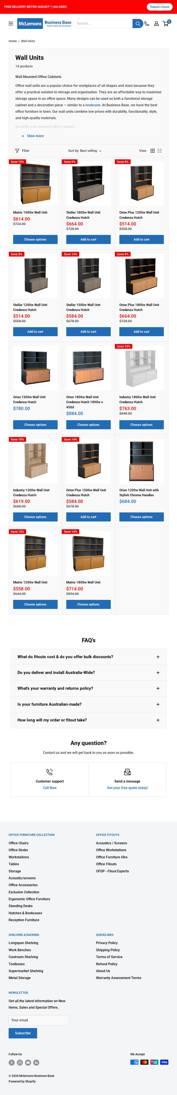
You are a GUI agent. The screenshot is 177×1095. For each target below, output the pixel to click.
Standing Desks (21, 906)
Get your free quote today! (127, 788)
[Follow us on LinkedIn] (36, 1063)
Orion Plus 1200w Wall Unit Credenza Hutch (139, 215)
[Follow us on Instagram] (20, 1063)
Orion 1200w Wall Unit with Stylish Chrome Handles (139, 492)
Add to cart (88, 239)
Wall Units (28, 41)
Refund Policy (106, 964)
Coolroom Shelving (23, 957)
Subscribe (23, 1033)
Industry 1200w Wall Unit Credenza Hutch (31, 492)
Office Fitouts (106, 864)
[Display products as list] (160, 151)
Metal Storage (20, 978)
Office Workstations (111, 850)
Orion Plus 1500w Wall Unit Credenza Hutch (86, 492)
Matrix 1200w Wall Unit (30, 582)
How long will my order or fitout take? (52, 720)
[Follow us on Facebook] (12, 1063)
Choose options (35, 239)
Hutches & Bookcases (25, 913)
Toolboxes (17, 964)
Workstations (19, 857)
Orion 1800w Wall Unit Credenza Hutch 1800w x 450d (84, 402)
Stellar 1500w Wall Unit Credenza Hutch (83, 307)
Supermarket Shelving (26, 971)
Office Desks (18, 850)
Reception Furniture (24, 920)
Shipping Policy (108, 950)
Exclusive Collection (24, 892)
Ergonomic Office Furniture (29, 899)
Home (13, 41)
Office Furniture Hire (112, 857)
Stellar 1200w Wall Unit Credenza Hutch (30, 307)
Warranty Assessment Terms (118, 978)
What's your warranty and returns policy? (55, 688)
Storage (15, 871)
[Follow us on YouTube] (28, 1063)
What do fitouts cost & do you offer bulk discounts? (65, 656)
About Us (103, 971)
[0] (165, 23)
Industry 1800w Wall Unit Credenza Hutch (137, 399)
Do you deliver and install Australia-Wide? (56, 672)
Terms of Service (109, 957)
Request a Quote (159, 6)
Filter (25, 151)
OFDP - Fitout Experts (112, 871)
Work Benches (20, 950)
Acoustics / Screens (111, 843)
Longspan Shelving (23, 943)
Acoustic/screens (22, 878)
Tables (14, 864)
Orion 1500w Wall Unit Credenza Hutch (29, 399)
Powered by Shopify (22, 1081)
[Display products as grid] (153, 151)
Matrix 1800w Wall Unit (83, 582)
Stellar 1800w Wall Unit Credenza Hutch (83, 215)
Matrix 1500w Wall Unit (30, 212)
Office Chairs (18, 843)
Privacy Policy (107, 943)
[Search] (138, 23)
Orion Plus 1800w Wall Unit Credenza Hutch (139, 307)
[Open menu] (11, 23)
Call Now (50, 788)
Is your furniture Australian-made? (49, 704)
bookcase (92, 105)
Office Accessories (23, 885)
